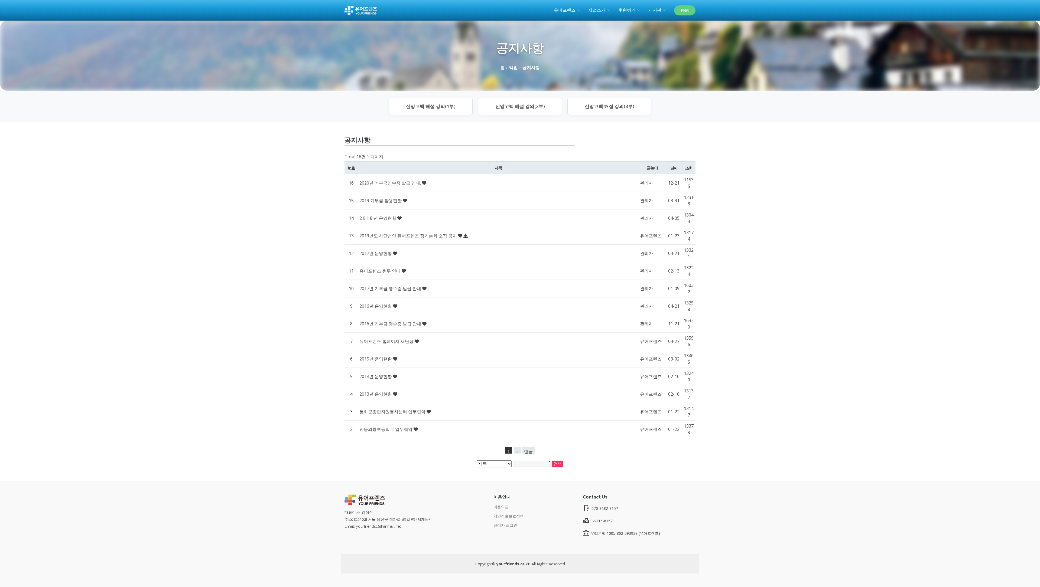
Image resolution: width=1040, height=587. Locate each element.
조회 (689, 167)
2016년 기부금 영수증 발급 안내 (390, 324)
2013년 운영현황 (376, 394)
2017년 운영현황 (376, 253)
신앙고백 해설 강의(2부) (520, 106)
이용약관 (501, 507)
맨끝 (528, 451)
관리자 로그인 (505, 525)
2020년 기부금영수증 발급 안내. (390, 183)
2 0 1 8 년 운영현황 (378, 218)
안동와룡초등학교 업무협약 (386, 429)
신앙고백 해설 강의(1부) (431, 106)
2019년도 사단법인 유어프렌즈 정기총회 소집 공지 (408, 236)
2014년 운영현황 (376, 376)
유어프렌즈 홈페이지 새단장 (387, 341)
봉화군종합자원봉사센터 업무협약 (393, 412)
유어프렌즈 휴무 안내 (380, 271)
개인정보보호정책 (508, 516)
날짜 (674, 167)
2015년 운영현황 (376, 359)
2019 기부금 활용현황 (381, 201)
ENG (685, 10)
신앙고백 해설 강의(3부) (609, 106)
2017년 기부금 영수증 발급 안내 (390, 288)
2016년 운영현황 (376, 306)
